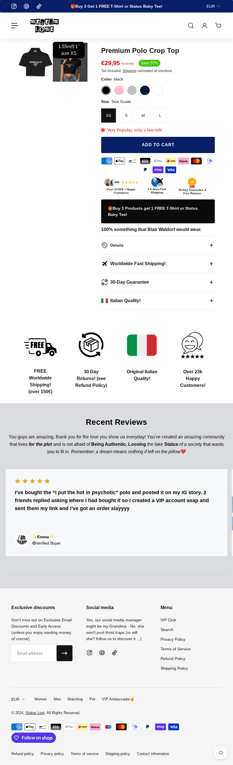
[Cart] (218, 25)
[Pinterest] (26, 6)
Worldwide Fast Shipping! (138, 263)
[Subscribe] (64, 653)
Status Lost (35, 713)
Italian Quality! (125, 300)
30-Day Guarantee (129, 282)
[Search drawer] (191, 25)
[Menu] (14, 25)
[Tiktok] (39, 6)
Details (117, 245)
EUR (211, 6)
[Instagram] (14, 6)
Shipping (129, 71)
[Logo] (45, 25)
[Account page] (204, 25)
